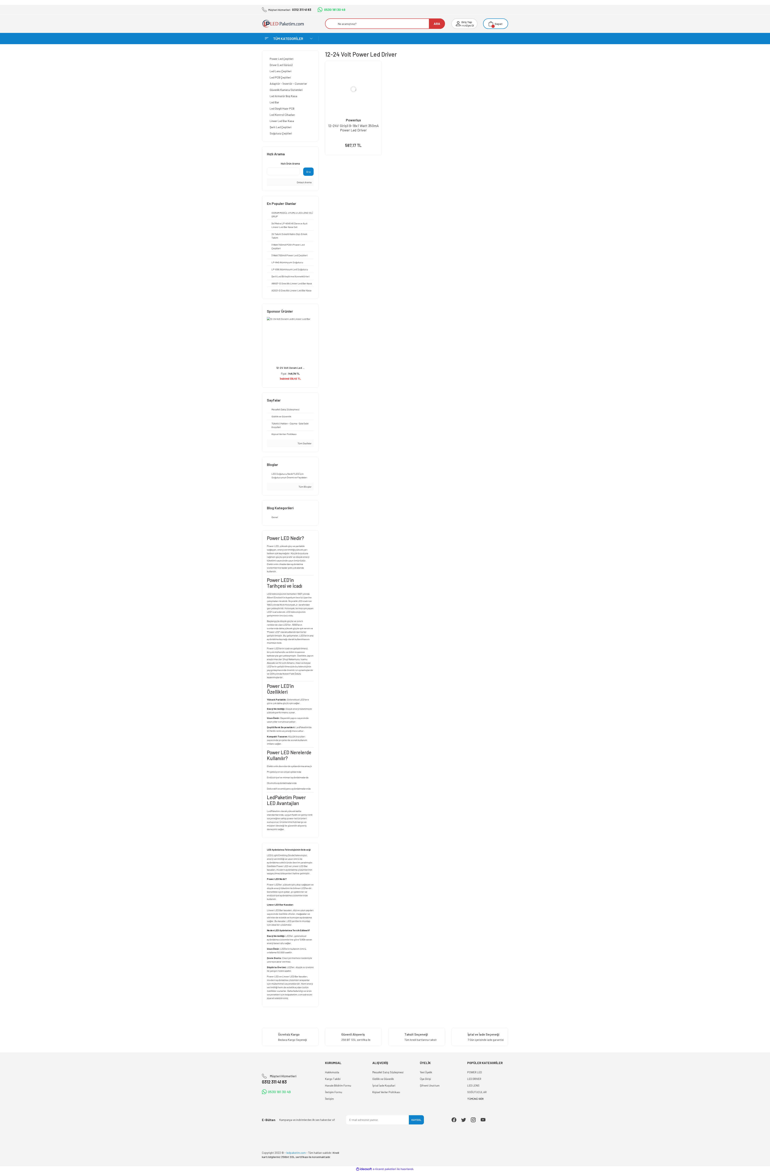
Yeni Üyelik (426, 1072)
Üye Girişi (425, 1079)
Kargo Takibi (332, 1079)
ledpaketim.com (294, 994)
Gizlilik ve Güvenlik (383, 1079)
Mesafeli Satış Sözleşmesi (387, 1072)
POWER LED (474, 1072)
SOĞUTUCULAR (477, 1092)
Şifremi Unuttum (430, 1085)
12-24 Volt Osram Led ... (290, 367)
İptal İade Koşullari (383, 1085)
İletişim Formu (333, 1092)
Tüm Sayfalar (304, 443)
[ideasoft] (364, 1169)
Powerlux (353, 120)
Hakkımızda (332, 1072)
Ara (308, 171)
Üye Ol (470, 25)
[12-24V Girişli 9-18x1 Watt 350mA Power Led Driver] (353, 89)
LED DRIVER (474, 1079)
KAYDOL (416, 1119)
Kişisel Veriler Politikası (386, 1092)
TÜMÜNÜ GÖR (475, 1098)
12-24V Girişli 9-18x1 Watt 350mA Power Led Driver (353, 127)
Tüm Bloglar (305, 486)
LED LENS (473, 1085)
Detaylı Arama (304, 182)
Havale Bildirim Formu (338, 1085)
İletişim (329, 1098)
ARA (437, 23)
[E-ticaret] (384, 1169)
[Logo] (286, 24)
